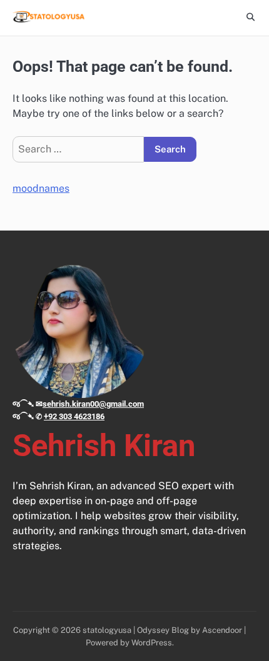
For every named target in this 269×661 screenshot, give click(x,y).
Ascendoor (222, 630)
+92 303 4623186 (74, 416)
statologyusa (107, 630)
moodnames (41, 188)
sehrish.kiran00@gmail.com (93, 404)
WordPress (151, 642)
